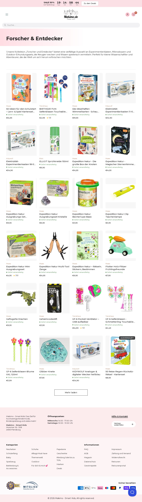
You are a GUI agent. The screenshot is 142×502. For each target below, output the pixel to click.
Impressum (117, 449)
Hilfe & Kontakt (120, 416)
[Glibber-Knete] (54, 351)
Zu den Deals (90, 3)
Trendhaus (43, 106)
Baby (8, 457)
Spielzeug (10, 461)
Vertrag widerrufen (119, 424)
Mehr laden (71, 392)
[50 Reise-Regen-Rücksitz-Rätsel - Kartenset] (121, 351)
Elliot (41, 158)
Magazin (88, 457)
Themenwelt (37, 457)
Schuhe (34, 449)
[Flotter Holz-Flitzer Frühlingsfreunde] (121, 246)
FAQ (86, 449)
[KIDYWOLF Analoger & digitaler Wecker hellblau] (87, 351)
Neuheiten (11, 449)
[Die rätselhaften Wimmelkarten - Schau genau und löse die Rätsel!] (87, 88)
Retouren (116, 461)
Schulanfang (11, 453)
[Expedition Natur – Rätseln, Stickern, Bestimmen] (87, 246)
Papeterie (61, 449)
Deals (59, 468)
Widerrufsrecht (118, 457)
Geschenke (62, 453)
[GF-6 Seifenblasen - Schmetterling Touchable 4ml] (121, 298)
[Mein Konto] (127, 14)
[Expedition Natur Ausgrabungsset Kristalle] (54, 193)
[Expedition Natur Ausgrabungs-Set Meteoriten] (21, 193)
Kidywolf (109, 106)
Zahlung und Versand (121, 453)
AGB (86, 453)
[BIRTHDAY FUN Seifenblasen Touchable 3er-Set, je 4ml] (54, 88)
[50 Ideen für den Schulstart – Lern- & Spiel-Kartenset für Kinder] (21, 88)
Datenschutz (90, 461)
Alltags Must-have (39, 453)
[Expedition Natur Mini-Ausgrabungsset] (21, 246)
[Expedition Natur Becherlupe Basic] (87, 193)
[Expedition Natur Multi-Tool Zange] (54, 246)
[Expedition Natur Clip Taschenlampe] (121, 193)
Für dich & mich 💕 (39, 465)
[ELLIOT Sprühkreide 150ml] (54, 140)
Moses (8, 106)
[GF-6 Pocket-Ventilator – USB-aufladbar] (87, 298)
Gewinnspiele (90, 465)
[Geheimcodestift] (54, 298)
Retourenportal (119, 465)
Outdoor (35, 461)
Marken (60, 464)
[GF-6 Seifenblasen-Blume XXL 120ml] (21, 351)
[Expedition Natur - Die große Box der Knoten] (87, 140)
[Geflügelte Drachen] (21, 298)
